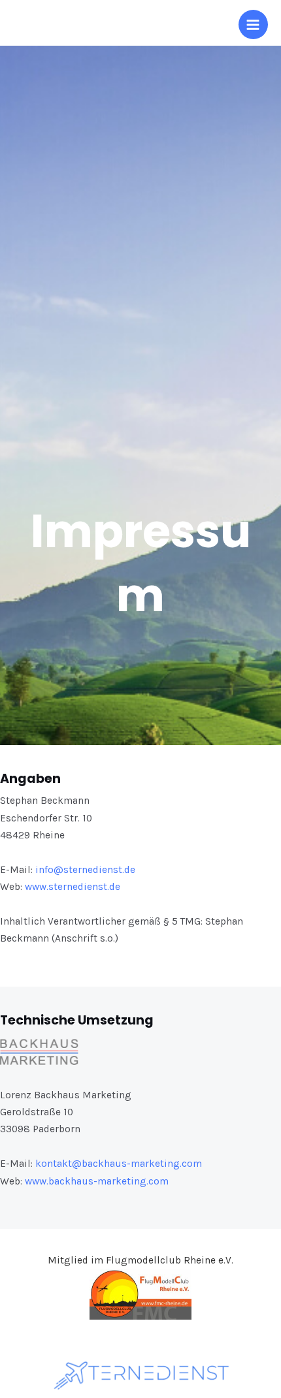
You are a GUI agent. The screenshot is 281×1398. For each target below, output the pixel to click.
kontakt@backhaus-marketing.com (118, 1163)
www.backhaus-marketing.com (97, 1181)
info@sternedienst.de (85, 870)
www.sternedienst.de (72, 887)
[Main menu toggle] (253, 24)
